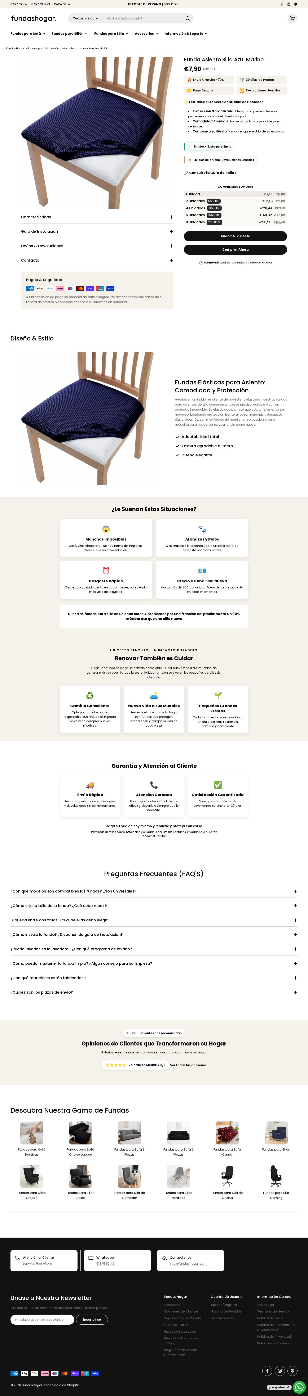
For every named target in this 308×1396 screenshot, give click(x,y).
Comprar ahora (235, 250)
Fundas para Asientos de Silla (90, 48)
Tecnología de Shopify (61, 1385)
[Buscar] (187, 18)
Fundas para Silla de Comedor (47, 48)
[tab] (32, 340)
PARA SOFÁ (18, 4)
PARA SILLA (62, 4)
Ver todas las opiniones (188, 1065)
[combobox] (131, 18)
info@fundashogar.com (188, 1263)
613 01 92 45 (105, 1263)
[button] (235, 194)
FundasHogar (15, 48)
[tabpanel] (154, 418)
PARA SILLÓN (40, 4)
